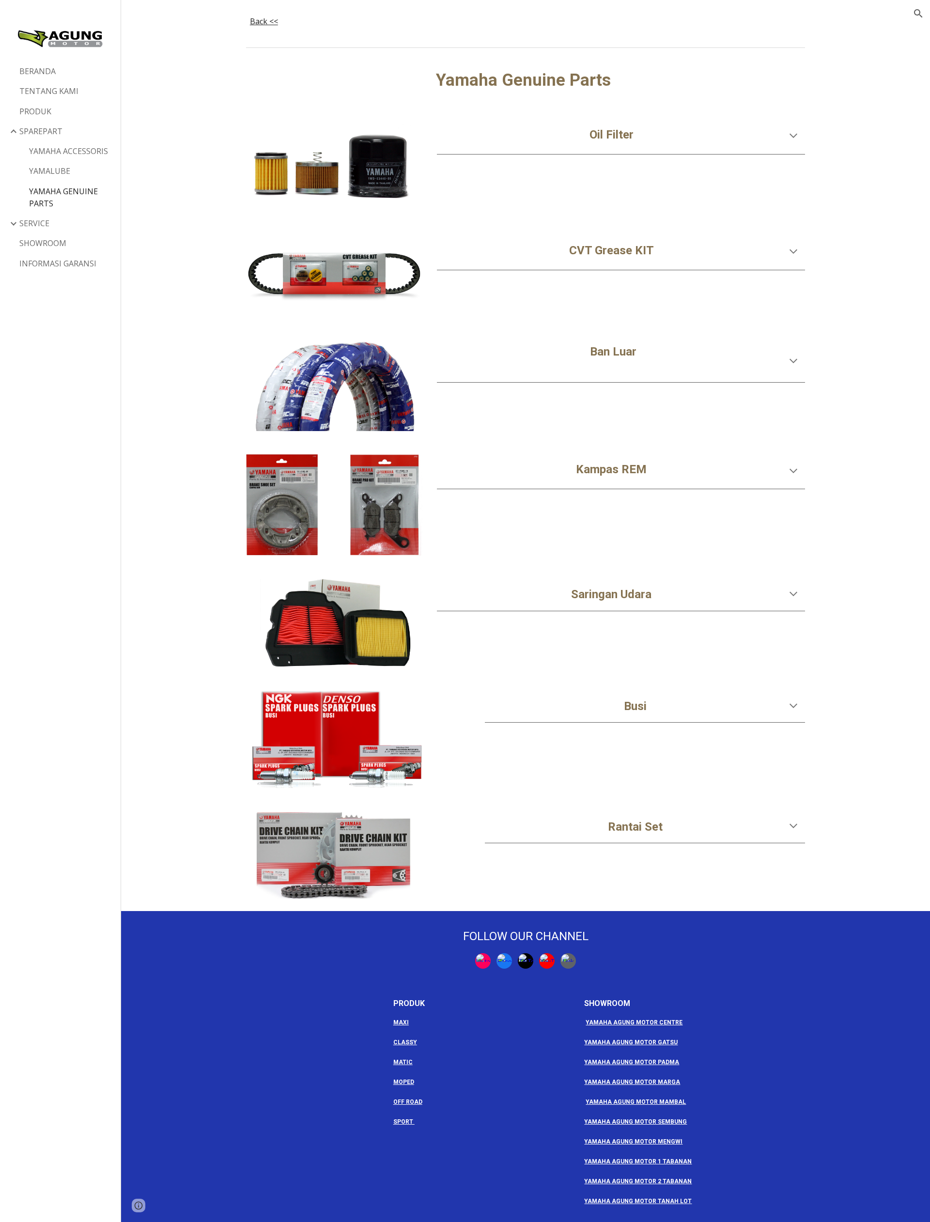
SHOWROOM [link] (42, 243)
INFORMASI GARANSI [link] (57, 263)
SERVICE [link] (34, 223)
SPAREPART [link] (40, 131)
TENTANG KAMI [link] (48, 91)
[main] (525, 21)
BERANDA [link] (37, 71)
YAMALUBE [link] (49, 171)
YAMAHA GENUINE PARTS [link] (63, 197)
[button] (918, 13)
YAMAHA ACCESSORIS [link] (68, 151)
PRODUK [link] (35, 111)
